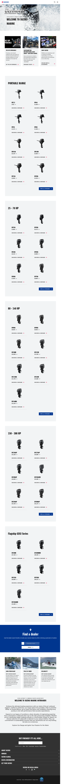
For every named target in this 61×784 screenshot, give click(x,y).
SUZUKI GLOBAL (6, 757)
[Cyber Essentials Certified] (41, 779)
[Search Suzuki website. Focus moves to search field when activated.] (54, 2)
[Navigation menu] (57, 2)
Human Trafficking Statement (27, 779)
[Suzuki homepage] (5, 2)
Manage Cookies (35, 779)
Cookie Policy (19, 779)
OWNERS (3, 754)
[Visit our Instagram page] (31, 769)
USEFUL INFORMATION (8, 760)
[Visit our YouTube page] (34, 769)
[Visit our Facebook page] (26, 769)
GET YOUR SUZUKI (6, 763)
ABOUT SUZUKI (5, 750)
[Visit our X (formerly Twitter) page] (29, 769)
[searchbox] (31, 743)
